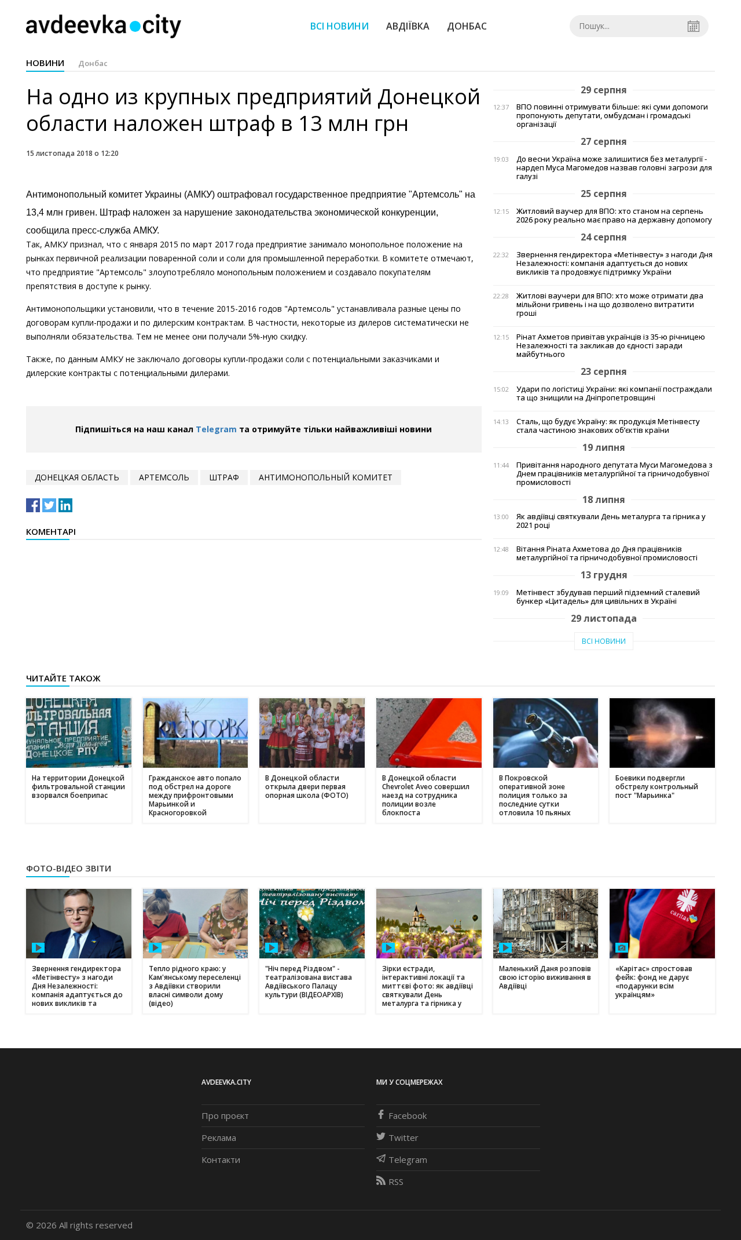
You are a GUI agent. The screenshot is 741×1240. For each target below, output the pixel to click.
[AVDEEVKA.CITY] (103, 26)
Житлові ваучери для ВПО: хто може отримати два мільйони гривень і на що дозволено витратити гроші (609, 304)
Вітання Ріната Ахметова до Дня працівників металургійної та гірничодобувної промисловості (607, 553)
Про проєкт (225, 1115)
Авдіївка (408, 26)
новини (45, 62)
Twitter (403, 1137)
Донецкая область (77, 477)
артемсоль (164, 477)
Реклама (218, 1137)
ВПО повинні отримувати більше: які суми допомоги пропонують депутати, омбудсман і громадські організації (612, 116)
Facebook (407, 1115)
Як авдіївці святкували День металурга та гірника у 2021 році (611, 521)
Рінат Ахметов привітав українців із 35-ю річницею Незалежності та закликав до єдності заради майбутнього (610, 346)
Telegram (216, 429)
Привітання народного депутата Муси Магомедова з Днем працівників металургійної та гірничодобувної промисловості (614, 474)
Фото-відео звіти (68, 868)
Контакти (220, 1159)
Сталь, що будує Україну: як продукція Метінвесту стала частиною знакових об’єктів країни (608, 426)
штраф (224, 477)
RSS (395, 1181)
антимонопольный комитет (325, 477)
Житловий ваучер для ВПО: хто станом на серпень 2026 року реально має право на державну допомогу (614, 215)
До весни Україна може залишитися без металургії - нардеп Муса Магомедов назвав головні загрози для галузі (614, 168)
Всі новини (339, 26)
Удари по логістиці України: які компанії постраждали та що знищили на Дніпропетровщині (614, 393)
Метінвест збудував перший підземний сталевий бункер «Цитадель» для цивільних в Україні (608, 597)
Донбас (467, 26)
